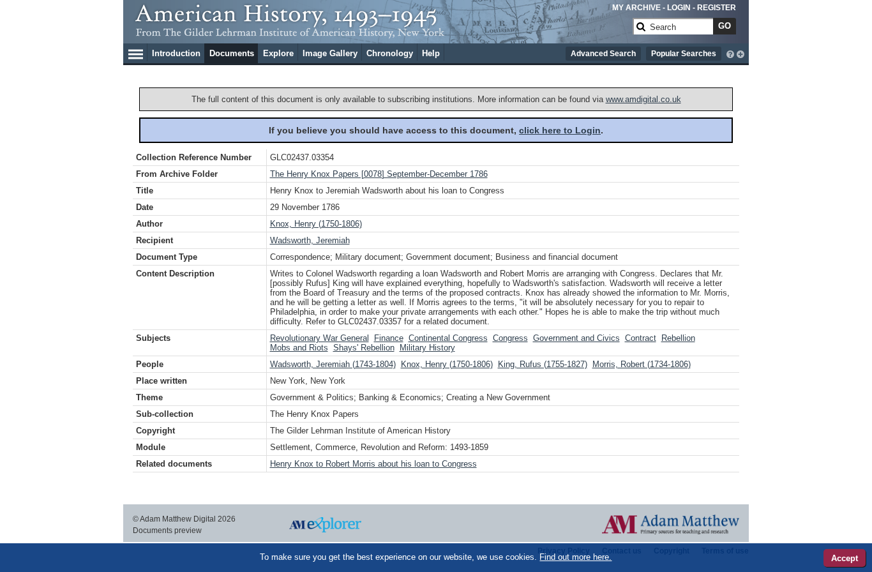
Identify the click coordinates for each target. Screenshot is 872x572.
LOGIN (679, 7)
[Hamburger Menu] (135, 52)
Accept (844, 558)
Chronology (389, 53)
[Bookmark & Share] (740, 53)
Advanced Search (603, 53)
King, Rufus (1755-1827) (542, 364)
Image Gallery (330, 53)
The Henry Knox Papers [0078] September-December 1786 (379, 174)
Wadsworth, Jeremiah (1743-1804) (333, 364)
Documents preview (167, 530)
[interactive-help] (730, 53)
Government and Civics (576, 338)
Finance (388, 338)
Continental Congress (448, 338)
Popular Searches (683, 53)
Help (431, 53)
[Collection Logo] (381, 31)
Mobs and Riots (299, 347)
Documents (231, 53)
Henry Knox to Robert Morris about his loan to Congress (373, 464)
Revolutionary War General (319, 338)
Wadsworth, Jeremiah (310, 240)
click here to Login (560, 130)
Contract (640, 338)
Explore (278, 53)
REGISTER (716, 7)
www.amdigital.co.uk (643, 99)
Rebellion (678, 338)
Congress (510, 338)
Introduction (176, 53)
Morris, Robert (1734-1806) (641, 364)
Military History (427, 347)
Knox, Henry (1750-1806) (316, 224)
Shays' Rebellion (364, 347)
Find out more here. (575, 557)
